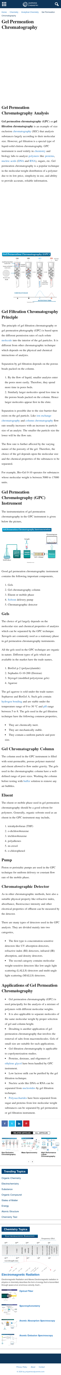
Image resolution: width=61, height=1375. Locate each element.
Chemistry (14, 12)
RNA (32, 161)
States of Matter (10, 1200)
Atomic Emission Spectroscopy (36, 1335)
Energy (5, 1205)
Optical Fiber (26, 1290)
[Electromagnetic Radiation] (30, 1253)
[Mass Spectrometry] (30, 1144)
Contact (42, 1367)
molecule (7, 340)
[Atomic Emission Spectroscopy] (9, 1340)
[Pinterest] (26, 1123)
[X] (12, 1123)
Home (4, 12)
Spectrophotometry (29, 1305)
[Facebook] (5, 1123)
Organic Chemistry (11, 1178)
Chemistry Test (9, 1216)
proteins (49, 156)
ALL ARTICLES (41, 1133)
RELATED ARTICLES (21, 1133)
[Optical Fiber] (9, 1295)
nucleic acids (9, 161)
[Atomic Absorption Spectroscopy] (9, 1325)
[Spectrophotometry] (9, 1310)
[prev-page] (28, 1161)
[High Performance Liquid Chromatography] (50, 1144)
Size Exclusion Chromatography (9, 1153)
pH (45, 706)
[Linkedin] (19, 1123)
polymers (34, 156)
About (33, 1367)
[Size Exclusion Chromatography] (11, 1144)
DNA (21, 161)
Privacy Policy (21, 1367)
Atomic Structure (10, 1211)
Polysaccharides (18, 1098)
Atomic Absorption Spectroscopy (37, 1320)
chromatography (22, 131)
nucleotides (29, 1088)
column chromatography (39, 420)
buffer (26, 781)
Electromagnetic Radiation (21, 1274)
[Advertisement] (30, 68)
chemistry (40, 151)
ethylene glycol (13, 1063)
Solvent (12, 599)
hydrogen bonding (12, 701)
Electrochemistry (10, 1183)
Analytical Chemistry (30, 12)
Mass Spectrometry (29, 1152)
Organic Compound (12, 1194)
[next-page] (32, 1161)
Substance (7, 1189)
